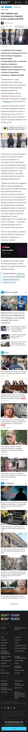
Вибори (3, 645)
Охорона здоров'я (20, 648)
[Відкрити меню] (26, 2)
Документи (18, 688)
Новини (3, 628)
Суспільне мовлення (4, 684)
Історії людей (19, 660)
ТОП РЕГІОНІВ (8, 7)
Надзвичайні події (21, 645)
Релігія (17, 663)
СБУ (2, 7)
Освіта (17, 643)
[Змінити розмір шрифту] (26, 27)
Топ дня (17, 673)
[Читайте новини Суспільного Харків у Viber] (11, 708)
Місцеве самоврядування (20, 657)
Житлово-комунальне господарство (5, 652)
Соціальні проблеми (18, 666)
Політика (4, 663)
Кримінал (4, 640)
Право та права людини (6, 657)
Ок (14, 728)
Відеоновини (5, 673)
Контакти (4, 681)
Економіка (4, 643)
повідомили (7, 101)
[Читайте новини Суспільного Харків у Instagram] (5, 708)
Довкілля (4, 648)
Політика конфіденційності (7, 688)
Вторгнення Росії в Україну (21, 628)
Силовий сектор (17, 7)
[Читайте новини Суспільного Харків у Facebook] (2, 708)
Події (2, 637)
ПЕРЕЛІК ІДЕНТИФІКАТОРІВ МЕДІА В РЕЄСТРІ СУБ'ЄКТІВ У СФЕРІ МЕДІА (20, 695)
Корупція (18, 637)
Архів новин (18, 681)
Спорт (3, 670)
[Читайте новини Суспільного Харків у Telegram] (14, 708)
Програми (4, 692)
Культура (18, 640)
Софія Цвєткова (9, 23)
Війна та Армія (5, 9)
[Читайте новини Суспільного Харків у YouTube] (8, 708)
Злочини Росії (5, 666)
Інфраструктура (20, 651)
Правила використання (19, 684)
